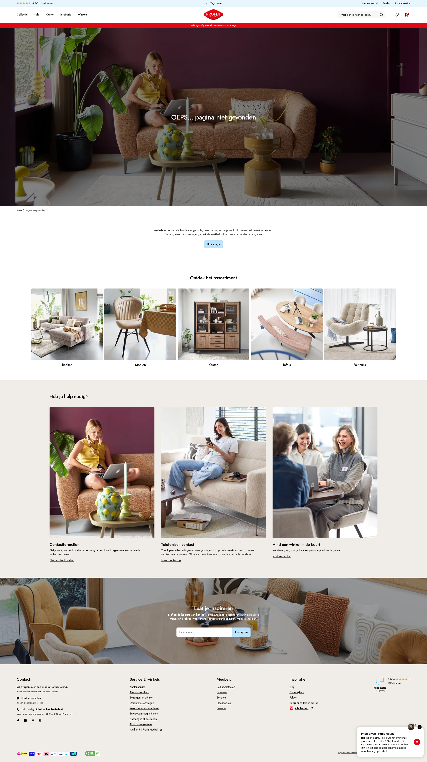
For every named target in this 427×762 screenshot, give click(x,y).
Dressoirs (222, 692)
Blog (292, 687)
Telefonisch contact (177, 544)
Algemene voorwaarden (349, 752)
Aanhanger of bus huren (143, 719)
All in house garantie (141, 724)
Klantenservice (402, 3)
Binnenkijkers (297, 692)
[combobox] (361, 14)
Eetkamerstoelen (226, 687)
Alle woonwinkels (139, 692)
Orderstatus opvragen (142, 703)
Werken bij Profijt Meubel (144, 730)
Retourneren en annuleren (144, 708)
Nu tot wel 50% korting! (224, 25)
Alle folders (302, 708)
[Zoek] (381, 14)
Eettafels (221, 698)
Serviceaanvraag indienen (144, 714)
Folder (386, 3)
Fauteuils (221, 708)
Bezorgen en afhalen (141, 698)
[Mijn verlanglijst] (396, 14)
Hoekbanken (224, 703)
